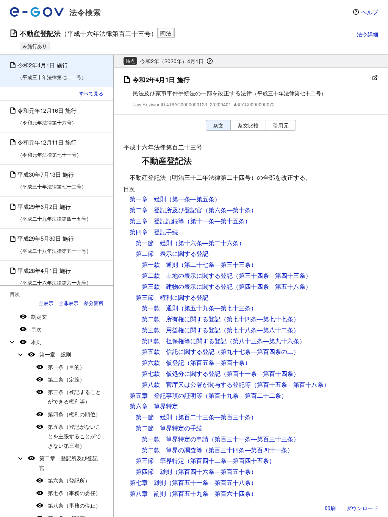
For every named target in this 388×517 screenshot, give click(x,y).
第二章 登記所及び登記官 (68, 462)
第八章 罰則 (148, 493)
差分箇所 (93, 303)
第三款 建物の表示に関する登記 (187, 286)
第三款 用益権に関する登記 (181, 329)
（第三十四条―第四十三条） (272, 275)
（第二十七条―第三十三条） (217, 264)
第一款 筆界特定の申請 (175, 438)
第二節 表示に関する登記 (172, 253)
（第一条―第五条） (193, 199)
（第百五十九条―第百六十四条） (211, 493)
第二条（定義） (66, 379)
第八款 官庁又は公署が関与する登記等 (196, 384)
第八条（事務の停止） (74, 505)
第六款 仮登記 (163, 362)
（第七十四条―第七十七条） (260, 319)
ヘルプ (369, 12)
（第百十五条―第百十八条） (290, 384)
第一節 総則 (154, 242)
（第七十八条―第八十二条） (260, 329)
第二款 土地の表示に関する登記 (187, 275)
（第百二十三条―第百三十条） (214, 417)
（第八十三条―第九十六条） (266, 340)
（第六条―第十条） (229, 210)
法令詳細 (367, 34)
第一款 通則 (160, 264)
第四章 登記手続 (154, 231)
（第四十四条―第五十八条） (272, 286)
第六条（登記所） (69, 480)
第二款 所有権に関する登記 (181, 319)
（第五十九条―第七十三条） (217, 308)
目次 (36, 329)
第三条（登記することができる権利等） (74, 396)
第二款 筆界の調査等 (172, 449)
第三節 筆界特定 (160, 460)
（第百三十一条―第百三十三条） (253, 438)
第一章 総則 (55, 354)
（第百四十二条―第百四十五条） (229, 460)
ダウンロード (362, 508)
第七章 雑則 (148, 482)
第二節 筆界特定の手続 (169, 428)
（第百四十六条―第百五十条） (214, 471)
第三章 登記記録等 (157, 220)
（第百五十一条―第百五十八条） (211, 482)
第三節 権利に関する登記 (172, 297)
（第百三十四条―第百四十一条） (247, 449)
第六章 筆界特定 (154, 406)
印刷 (330, 508)
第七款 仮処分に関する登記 (181, 373)
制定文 (39, 316)
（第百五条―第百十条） (217, 362)
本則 (36, 342)
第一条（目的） (66, 367)
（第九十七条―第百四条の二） (256, 351)
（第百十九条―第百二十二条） (244, 395)
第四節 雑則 (154, 471)
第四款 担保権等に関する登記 (184, 340)
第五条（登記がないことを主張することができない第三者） (74, 436)
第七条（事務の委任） (74, 493)
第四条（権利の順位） (74, 414)
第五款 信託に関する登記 (178, 351)
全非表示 (68, 303)
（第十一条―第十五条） (217, 220)
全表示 (46, 303)
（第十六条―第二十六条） (208, 242)
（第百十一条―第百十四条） (260, 373)
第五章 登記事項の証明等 (166, 395)
